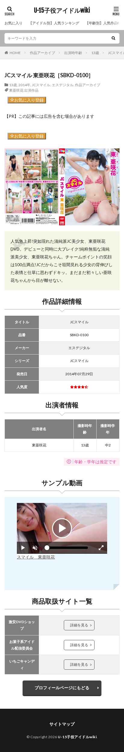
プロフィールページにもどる (62, 687)
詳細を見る (79, 625)
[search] (113, 38)
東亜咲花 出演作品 (24, 90)
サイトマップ (62, 723)
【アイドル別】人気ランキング (54, 23)
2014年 (24, 85)
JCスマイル (41, 85)
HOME (15, 52)
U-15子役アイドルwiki (62, 11)
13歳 (95, 52)
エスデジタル (62, 85)
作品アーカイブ (42, 52)
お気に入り (14, 23)
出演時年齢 (73, 52)
